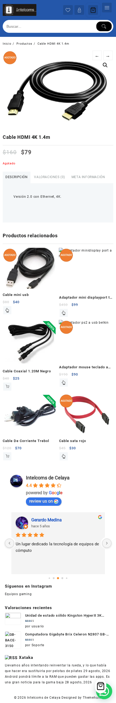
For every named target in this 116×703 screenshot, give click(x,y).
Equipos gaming (18, 594)
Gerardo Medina (46, 519)
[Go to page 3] (62, 578)
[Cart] (93, 10)
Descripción (16, 177)
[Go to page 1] (54, 578)
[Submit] (104, 26)
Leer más (7, 310)
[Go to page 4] (66, 578)
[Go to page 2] (58, 578)
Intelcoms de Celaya (48, 478)
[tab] (16, 177)
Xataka (26, 657)
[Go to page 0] (49, 578)
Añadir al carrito (7, 387)
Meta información (88, 177)
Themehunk (92, 698)
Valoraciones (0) (49, 177)
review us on (41, 501)
